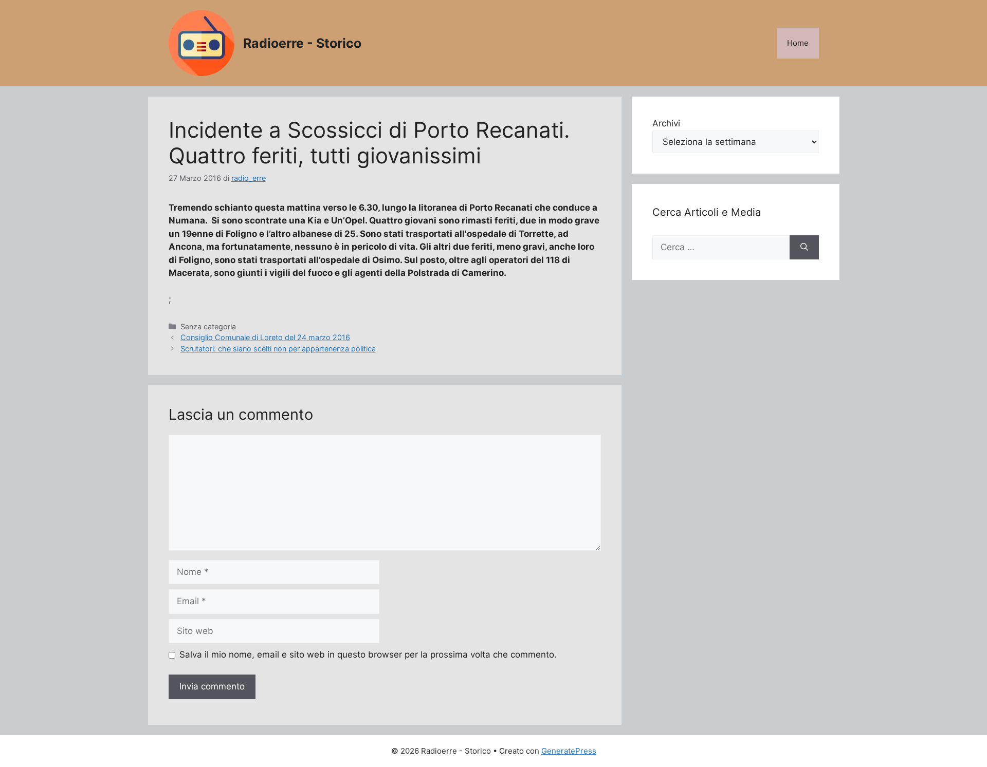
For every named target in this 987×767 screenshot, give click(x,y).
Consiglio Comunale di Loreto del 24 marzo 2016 (265, 337)
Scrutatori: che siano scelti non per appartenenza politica (278, 348)
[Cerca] (804, 247)
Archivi (666, 123)
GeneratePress (568, 751)
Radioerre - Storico (302, 43)
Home (798, 43)
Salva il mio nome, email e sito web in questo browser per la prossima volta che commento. (368, 654)
